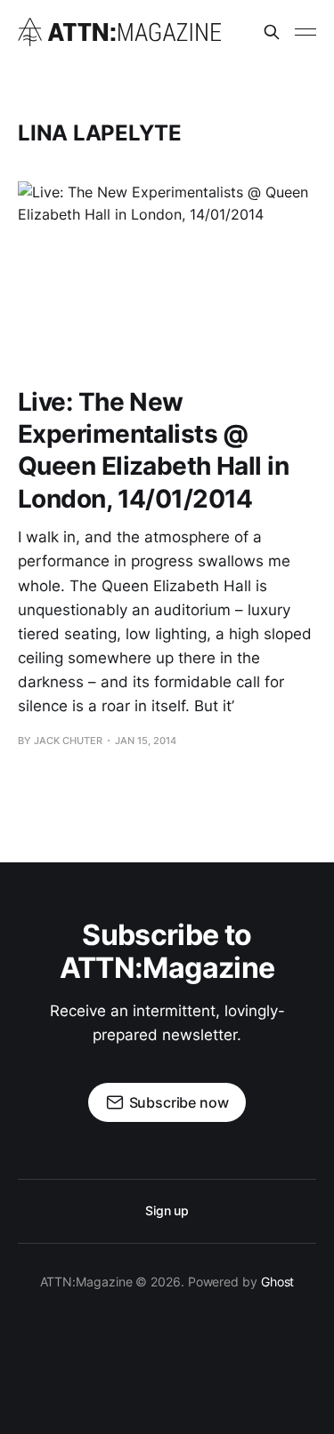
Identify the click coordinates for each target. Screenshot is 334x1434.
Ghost (278, 1281)
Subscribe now (179, 1102)
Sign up (167, 1210)
